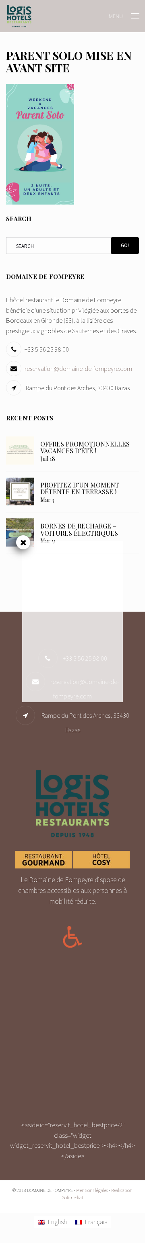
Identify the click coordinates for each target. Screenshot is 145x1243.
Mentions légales (92, 1190)
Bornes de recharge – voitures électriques (79, 529)
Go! (125, 245)
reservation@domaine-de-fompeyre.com (78, 369)
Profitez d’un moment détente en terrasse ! (79, 488)
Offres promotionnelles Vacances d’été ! (85, 447)
